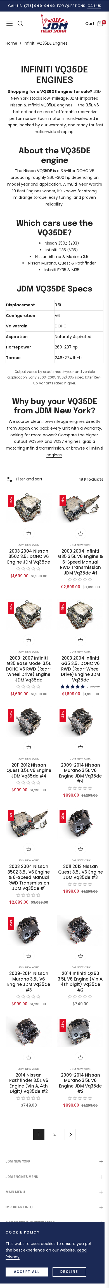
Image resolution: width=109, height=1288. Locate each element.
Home (11, 43)
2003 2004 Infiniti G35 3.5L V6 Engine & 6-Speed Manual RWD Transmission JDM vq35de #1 (80, 562)
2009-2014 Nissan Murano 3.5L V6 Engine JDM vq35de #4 (80, 773)
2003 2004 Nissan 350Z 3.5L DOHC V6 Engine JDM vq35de (28, 556)
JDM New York (28, 544)
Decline (69, 1272)
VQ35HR (36, 441)
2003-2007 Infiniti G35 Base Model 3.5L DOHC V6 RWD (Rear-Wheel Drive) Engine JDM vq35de (28, 669)
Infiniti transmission (45, 448)
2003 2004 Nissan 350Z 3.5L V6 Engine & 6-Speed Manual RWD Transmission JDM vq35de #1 (29, 877)
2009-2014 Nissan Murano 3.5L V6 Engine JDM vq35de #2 (80, 1083)
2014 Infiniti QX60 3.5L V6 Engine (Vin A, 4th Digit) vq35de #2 (80, 982)
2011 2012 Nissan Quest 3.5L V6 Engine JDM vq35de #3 (80, 872)
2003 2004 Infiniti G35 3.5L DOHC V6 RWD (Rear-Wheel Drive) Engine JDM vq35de (80, 669)
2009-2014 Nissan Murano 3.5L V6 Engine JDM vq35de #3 (28, 982)
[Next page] (70, 1134)
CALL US (94, 5)
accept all (27, 1272)
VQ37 (58, 441)
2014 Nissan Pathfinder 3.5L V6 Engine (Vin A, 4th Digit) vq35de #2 (28, 1083)
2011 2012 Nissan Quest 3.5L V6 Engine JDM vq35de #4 (28, 770)
